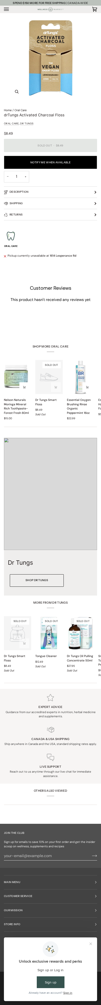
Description (19, 191)
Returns (16, 214)
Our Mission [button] (13, 910)
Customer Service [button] (18, 896)
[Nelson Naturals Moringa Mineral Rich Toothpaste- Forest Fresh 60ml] (17, 377)
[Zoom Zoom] (50, 58)
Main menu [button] (12, 882)
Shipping (16, 203)
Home (8, 110)
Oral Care (20, 110)
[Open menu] (11, 9)
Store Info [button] (12, 924)
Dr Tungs (26, 123)
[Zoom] (17, 91)
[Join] (90, 856)
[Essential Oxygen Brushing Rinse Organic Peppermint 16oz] (80, 377)
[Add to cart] (24, 387)
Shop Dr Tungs (36, 580)
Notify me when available (50, 162)
